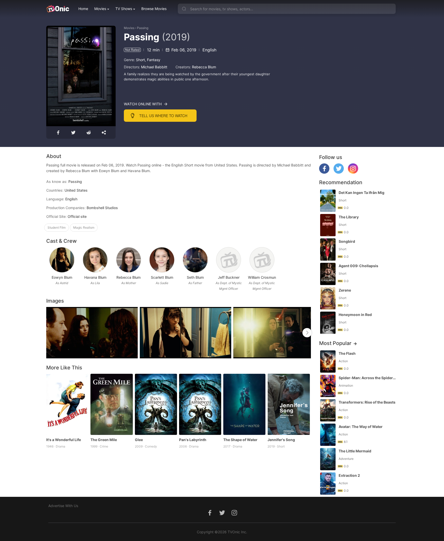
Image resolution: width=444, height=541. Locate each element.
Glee (139, 439)
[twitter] (339, 172)
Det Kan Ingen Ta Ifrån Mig (361, 192)
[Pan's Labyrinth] (200, 404)
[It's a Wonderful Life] (67, 404)
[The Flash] (328, 361)
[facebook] (324, 172)
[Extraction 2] (328, 483)
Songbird (347, 241)
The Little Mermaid (355, 451)
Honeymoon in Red (355, 314)
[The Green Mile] (111, 404)
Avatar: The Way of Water (361, 426)
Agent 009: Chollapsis (358, 266)
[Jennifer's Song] (288, 404)
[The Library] (328, 225)
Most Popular (335, 343)
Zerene (345, 290)
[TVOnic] (57, 9)
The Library (349, 217)
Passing (142, 28)
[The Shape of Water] (244, 404)
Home (83, 8)
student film (57, 227)
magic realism (83, 227)
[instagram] (353, 172)
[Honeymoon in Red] (328, 323)
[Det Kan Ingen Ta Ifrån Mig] (328, 201)
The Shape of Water (240, 439)
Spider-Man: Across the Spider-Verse (368, 378)
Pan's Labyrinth (192, 439)
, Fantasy (152, 60)
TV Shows (123, 8)
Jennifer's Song (281, 439)
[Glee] (156, 404)
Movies (100, 8)
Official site (77, 216)
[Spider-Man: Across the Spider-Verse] (328, 386)
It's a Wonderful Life (63, 439)
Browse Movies (153, 8)
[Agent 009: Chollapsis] (328, 274)
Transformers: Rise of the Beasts (367, 402)
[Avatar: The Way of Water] (328, 435)
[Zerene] (328, 298)
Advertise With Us (63, 505)
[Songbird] (328, 249)
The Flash (347, 353)
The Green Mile (103, 439)
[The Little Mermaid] (328, 459)
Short (140, 60)
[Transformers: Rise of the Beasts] (328, 410)
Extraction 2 (349, 475)
